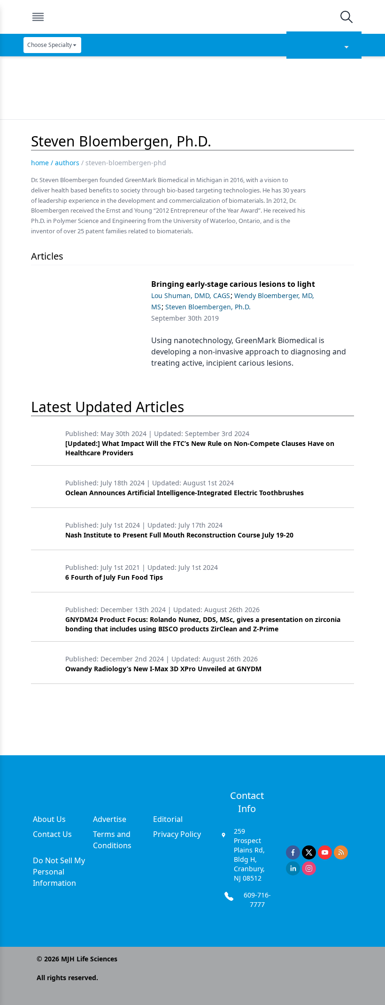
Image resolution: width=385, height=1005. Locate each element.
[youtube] (325, 852)
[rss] (341, 852)
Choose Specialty (49, 45)
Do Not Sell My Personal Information (59, 871)
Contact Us (52, 834)
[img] (192, 17)
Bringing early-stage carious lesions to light (233, 284)
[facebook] (293, 852)
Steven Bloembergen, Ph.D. (208, 306)
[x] (309, 852)
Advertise (109, 819)
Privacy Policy (177, 834)
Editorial (168, 819)
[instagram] (309, 868)
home (40, 162)
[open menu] (38, 17)
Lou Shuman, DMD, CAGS (190, 295)
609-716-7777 (257, 899)
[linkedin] (293, 868)
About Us (49, 819)
